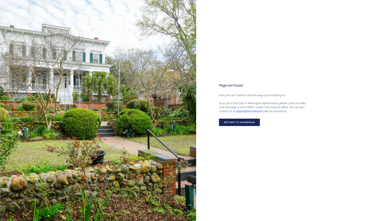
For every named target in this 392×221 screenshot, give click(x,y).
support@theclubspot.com (252, 111)
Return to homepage (239, 122)
